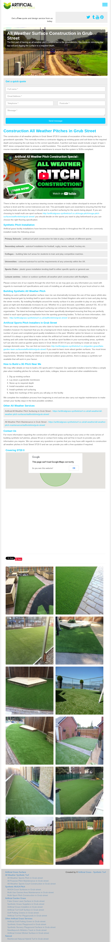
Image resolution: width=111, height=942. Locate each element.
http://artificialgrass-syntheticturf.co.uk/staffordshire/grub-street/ (38, 318)
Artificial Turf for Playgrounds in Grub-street (27, 915)
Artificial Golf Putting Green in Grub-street (26, 921)
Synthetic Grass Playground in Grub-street (26, 924)
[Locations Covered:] (4, 4)
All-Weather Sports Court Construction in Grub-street (31, 884)
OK (74, 468)
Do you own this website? (42, 468)
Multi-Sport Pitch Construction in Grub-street (27, 895)
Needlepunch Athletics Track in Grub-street (27, 930)
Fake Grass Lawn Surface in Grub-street (26, 901)
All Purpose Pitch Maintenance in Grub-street (28, 881)
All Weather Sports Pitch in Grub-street (25, 878)
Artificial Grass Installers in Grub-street (25, 907)
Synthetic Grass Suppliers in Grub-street (25, 904)
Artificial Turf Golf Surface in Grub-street (25, 910)
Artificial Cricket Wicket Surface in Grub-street (28, 933)
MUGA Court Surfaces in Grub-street (24, 889)
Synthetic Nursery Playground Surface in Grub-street (31, 927)
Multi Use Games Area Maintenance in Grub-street (30, 892)
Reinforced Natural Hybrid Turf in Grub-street (28, 939)
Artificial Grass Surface (15, 872)
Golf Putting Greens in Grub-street (23, 913)
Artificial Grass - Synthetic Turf (92, 872)
